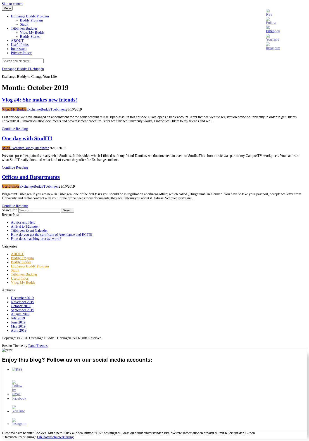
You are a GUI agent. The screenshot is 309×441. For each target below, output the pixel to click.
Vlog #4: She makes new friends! (39, 100)
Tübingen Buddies (24, 28)
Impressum (18, 49)
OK (40, 437)
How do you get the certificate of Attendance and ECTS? (52, 234)
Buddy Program (31, 20)
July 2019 (18, 318)
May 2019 (18, 326)
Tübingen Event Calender (29, 230)
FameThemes (38, 346)
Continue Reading (15, 129)
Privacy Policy (21, 53)
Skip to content (12, 4)
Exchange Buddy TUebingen (23, 69)
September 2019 (22, 310)
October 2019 (21, 306)
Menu (7, 8)
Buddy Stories (30, 36)
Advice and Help (23, 222)
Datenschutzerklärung (58, 437)
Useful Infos (20, 45)
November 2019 (22, 302)
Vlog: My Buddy (32, 32)
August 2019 (20, 314)
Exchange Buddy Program (30, 16)
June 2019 (18, 322)
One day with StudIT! (27, 138)
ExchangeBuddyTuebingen (46, 109)
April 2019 (18, 330)
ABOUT (17, 40)
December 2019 (22, 298)
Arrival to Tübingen (25, 226)
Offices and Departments (31, 177)
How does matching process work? (36, 239)
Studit (24, 24)
